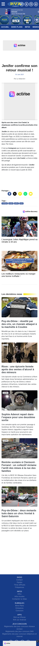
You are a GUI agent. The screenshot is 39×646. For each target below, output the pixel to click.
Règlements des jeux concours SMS (20, 631)
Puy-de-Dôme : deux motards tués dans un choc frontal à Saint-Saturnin (19, 513)
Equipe (19, 582)
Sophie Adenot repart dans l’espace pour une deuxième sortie (18, 417)
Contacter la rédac (19, 599)
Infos (27, 27)
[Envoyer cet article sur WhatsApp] (24, 195)
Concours (19, 610)
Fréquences (19, 587)
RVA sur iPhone (19, 617)
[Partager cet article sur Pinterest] (19, 195)
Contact (19, 580)
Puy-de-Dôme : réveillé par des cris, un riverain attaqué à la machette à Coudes (19, 324)
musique (4, 203)
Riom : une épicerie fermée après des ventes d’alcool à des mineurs (18, 369)
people (11, 203)
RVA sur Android (19, 620)
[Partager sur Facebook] (9, 195)
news (21, 203)
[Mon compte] (36, 4)
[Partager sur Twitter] (14, 195)
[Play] (3, 18)
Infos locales (19, 596)
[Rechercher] (31, 4)
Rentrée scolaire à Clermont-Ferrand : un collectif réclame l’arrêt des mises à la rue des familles (19, 466)
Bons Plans (16, 27)
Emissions (19, 608)
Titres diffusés (19, 585)
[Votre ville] (22, 4)
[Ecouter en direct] (26, 4)
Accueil (5, 27)
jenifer (16, 203)
